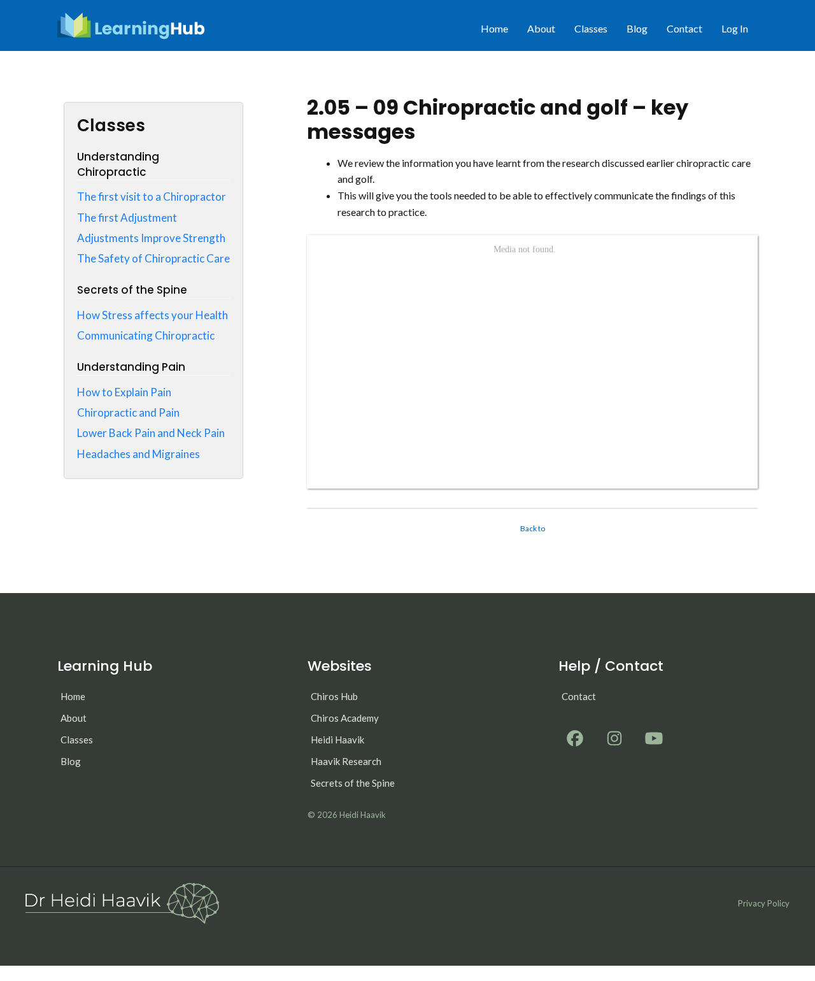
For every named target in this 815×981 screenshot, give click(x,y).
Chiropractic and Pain (128, 412)
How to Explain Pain (124, 392)
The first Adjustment (127, 217)
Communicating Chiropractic (146, 335)
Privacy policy (764, 903)
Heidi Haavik (337, 739)
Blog (637, 28)
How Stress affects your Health (152, 315)
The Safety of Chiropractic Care (153, 258)
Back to (532, 528)
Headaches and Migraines (138, 454)
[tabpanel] (532, 322)
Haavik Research (346, 761)
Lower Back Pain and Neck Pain (151, 433)
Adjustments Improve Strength (151, 238)
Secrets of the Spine (353, 783)
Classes (590, 28)
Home (494, 28)
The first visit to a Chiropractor (151, 196)
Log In (734, 28)
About (541, 28)
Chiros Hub (334, 696)
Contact (684, 28)
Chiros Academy (345, 718)
